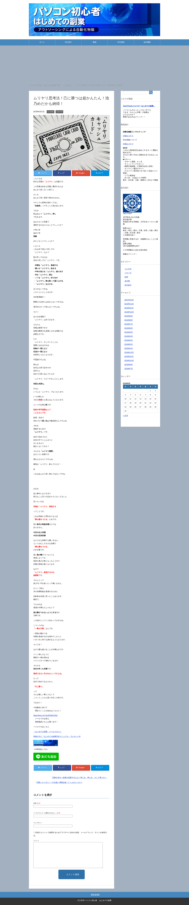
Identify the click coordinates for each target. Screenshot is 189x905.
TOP (46, 85)
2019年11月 (129, 308)
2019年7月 (128, 324)
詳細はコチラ (128, 136)
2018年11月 (129, 356)
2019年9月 (128, 316)
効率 (126, 277)
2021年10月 (129, 300)
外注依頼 (120, 42)
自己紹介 (68, 42)
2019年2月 (128, 344)
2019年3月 (128, 340)
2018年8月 (128, 365)
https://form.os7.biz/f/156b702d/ (45, 715)
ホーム (42, 42)
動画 (94, 42)
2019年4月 (128, 336)
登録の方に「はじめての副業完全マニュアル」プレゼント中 (57, 736)
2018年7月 (128, 369)
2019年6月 (128, 328)
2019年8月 (128, 320)
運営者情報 (95, 895)
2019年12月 (129, 304)
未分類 (127, 281)
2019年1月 (128, 348)
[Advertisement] (94, 65)
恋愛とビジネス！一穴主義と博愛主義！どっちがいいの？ (59, 782)
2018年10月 (129, 360)
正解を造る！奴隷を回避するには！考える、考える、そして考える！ (79, 777)
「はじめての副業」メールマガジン (47, 732)
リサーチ (59, 112)
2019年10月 (129, 312)
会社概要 (147, 42)
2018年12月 (129, 352)
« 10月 (125, 416)
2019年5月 (128, 332)
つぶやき (50, 112)
